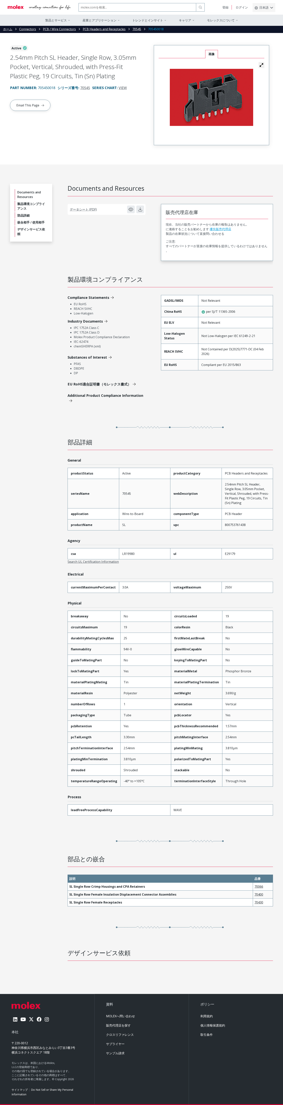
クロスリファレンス (120, 1035)
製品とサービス (56, 20)
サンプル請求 (115, 1053)
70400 (259, 894)
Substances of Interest (87, 357)
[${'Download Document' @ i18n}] (140, 209)
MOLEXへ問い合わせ (120, 1016)
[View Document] (131, 209)
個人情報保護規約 (212, 1025)
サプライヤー (115, 1044)
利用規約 (206, 1016)
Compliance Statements (88, 297)
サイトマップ (20, 1090)
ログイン (242, 7)
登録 (225, 7)
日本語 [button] (264, 7)
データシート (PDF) (83, 209)
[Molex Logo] (39, 7)
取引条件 (206, 1035)
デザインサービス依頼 (31, 231)
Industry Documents (85, 321)
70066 (259, 886)
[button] (261, 65)
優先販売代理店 (220, 229)
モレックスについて (221, 20)
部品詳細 (23, 215)
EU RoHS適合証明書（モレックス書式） (99, 384)
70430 (259, 902)
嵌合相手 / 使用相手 (31, 222)
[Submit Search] (200, 7)
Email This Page (27, 105)
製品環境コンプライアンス (31, 206)
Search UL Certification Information (93, 562)
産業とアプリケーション (99, 20)
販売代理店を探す (118, 1025)
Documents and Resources (29, 194)
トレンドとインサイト (147, 20)
